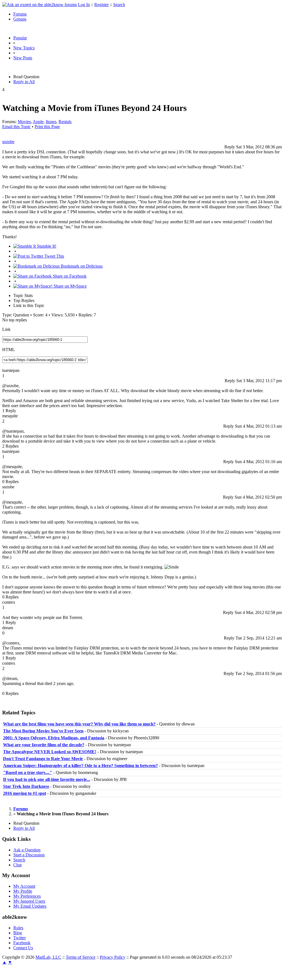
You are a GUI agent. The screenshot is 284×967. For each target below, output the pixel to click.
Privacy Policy (112, 957)
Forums (20, 14)
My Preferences (27, 896)
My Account (24, 886)
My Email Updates (29, 906)
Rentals (65, 121)
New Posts (22, 57)
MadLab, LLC (48, 957)
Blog (17, 932)
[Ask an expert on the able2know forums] (39, 4)
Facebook (22, 942)
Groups (19, 19)
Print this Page (47, 126)
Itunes (51, 121)
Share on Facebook (69, 276)
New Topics (24, 47)
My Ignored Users (29, 901)
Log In (84, 4)
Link (6, 329)
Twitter (19, 937)
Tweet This (53, 256)
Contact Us (23, 947)
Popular (20, 37)
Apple (38, 121)
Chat (17, 864)
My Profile (22, 891)
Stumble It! (46, 246)
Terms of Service (80, 957)
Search (119, 4)
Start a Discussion (29, 854)
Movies (24, 121)
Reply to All (24, 81)
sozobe (8, 141)
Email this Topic (16, 126)
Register (101, 4)
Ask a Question (26, 849)
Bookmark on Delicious (81, 266)
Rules (18, 927)
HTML (8, 349)
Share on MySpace (69, 286)
